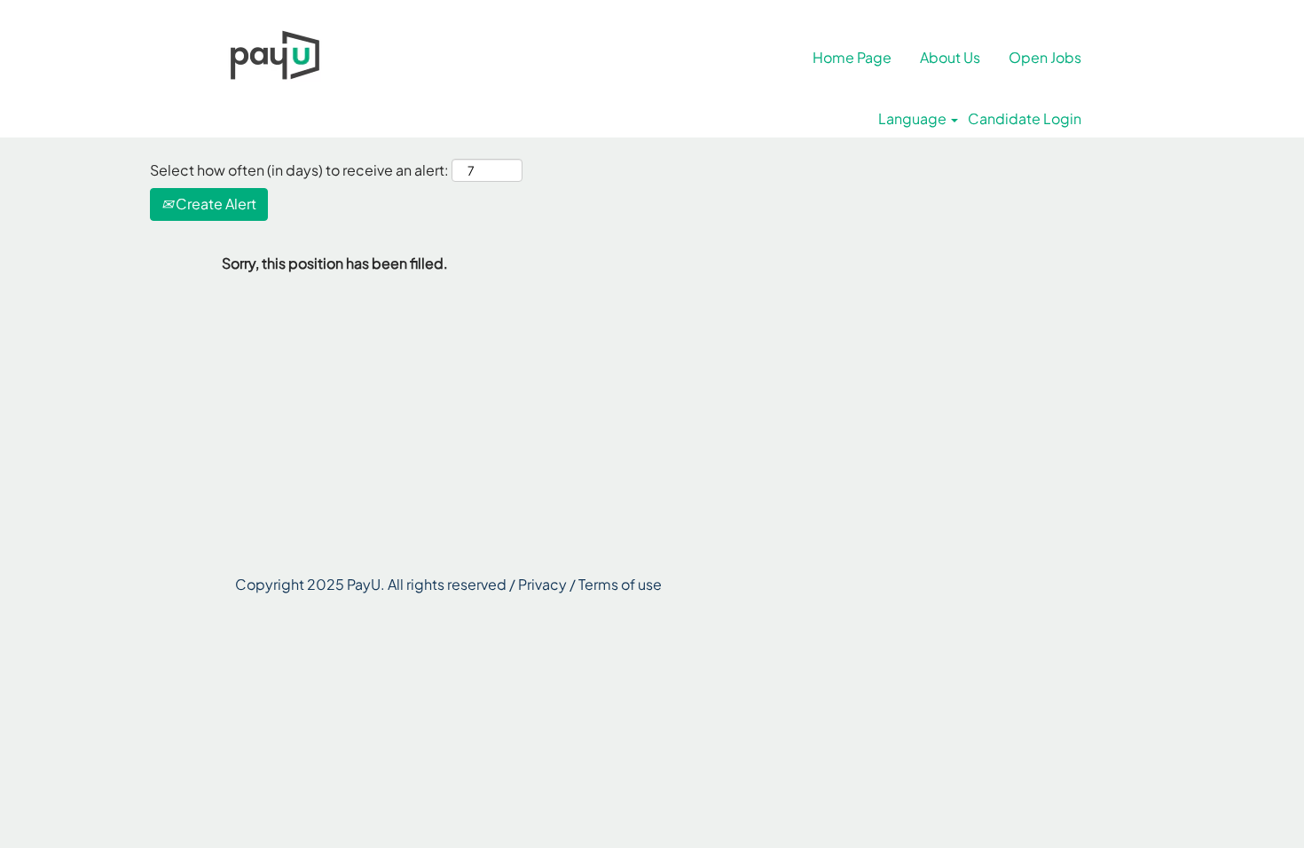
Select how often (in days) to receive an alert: (299, 170)
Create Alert (214, 203)
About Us (950, 57)
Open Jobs (1045, 57)
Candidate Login (1024, 119)
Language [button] (913, 119)
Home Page (852, 57)
